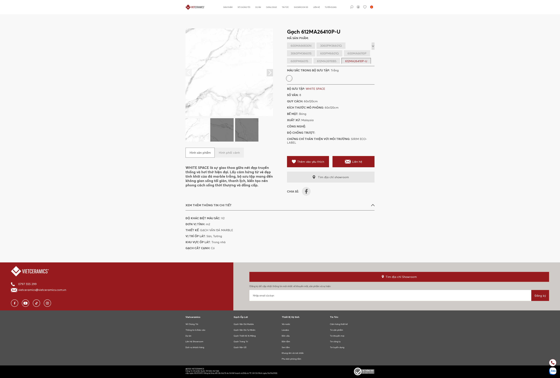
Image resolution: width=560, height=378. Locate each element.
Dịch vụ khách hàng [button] (195, 347)
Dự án (258, 7)
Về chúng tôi (244, 7)
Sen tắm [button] (286, 347)
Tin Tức (285, 7)
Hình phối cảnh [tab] (229, 152)
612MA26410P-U (356, 61)
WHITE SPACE (315, 88)
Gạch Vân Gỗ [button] (240, 347)
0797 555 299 (27, 284)
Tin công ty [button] (335, 341)
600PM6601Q (329, 53)
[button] (270, 72)
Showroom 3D (301, 7)
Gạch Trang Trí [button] (241, 341)
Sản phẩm (227, 7)
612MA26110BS (326, 61)
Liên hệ (316, 7)
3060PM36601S (301, 53)
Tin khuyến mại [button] (337, 336)
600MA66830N (301, 45)
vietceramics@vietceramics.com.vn (42, 290)
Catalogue (271, 7)
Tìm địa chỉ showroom (333, 177)
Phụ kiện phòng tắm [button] (291, 359)
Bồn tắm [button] (286, 341)
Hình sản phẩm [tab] (200, 152)
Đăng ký (540, 295)
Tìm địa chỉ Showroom (401, 277)
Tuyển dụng (330, 7)
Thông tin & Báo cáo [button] (195, 330)
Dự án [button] (188, 336)
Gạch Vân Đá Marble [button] (244, 324)
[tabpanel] (229, 85)
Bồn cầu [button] (286, 336)
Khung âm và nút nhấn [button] (293, 353)
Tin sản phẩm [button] (336, 330)
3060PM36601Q (331, 45)
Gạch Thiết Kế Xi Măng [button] (245, 336)
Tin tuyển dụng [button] (337, 347)
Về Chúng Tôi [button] (192, 324)
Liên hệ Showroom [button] (194, 341)
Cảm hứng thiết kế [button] (339, 324)
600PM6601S (299, 61)
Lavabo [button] (285, 330)
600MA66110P (357, 53)
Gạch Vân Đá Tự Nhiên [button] (244, 330)
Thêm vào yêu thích (310, 161)
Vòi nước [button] (286, 324)
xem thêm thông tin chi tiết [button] (209, 205)
